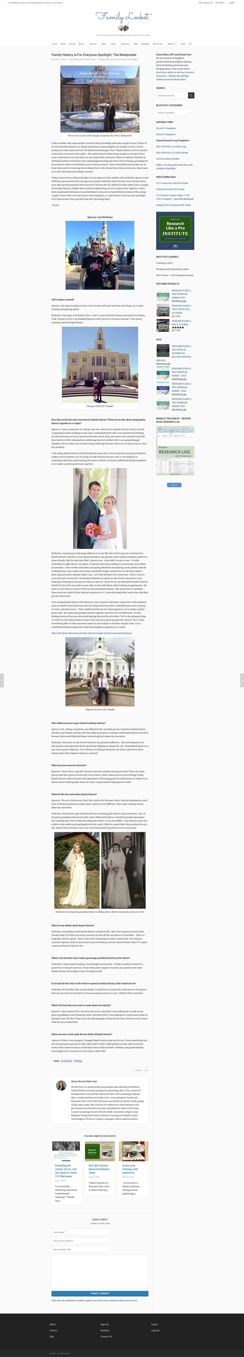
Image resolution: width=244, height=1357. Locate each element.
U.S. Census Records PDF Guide (172, 183)
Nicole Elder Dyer (87, 59)
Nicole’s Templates (166, 128)
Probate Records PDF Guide (170, 189)
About (53, 1324)
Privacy (53, 1330)
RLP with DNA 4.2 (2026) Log (171, 146)
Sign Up (105, 1324)
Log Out (155, 1330)
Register (105, 1330)
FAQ (52, 1336)
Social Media (66, 1061)
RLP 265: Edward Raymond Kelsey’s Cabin (99, 1169)
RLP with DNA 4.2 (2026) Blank (172, 152)
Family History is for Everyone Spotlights (118, 59)
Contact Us (207, 2)
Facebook (174, 79)
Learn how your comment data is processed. (114, 1300)
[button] (191, 95)
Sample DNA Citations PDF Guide (173, 204)
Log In (154, 1324)
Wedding (78, 1061)
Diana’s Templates (165, 134)
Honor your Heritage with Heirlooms (130, 1169)
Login (231, 2)
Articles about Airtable (168, 158)
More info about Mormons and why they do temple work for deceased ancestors (91, 633)
